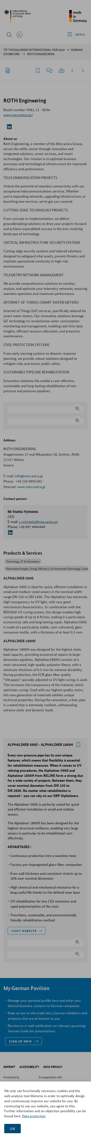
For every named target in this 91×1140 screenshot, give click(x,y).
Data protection (34, 1116)
